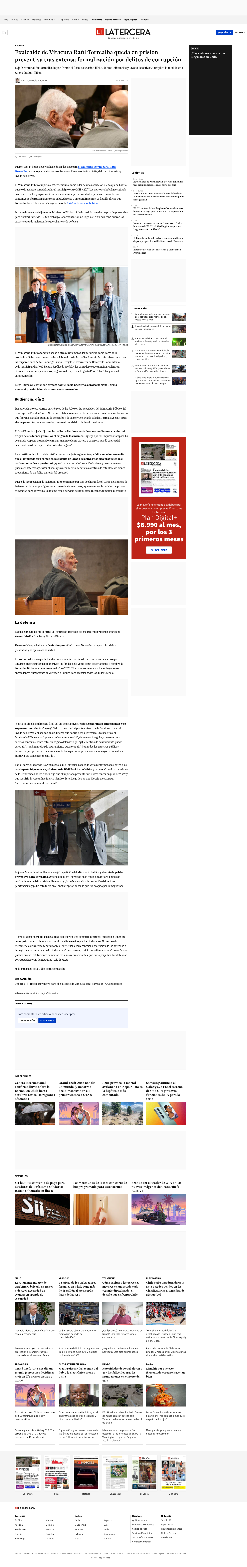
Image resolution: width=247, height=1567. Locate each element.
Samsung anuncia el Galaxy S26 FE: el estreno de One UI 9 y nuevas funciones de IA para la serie (164, 1091)
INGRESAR (240, 32)
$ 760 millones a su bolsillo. (82, 203)
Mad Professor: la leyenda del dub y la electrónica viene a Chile (78, 1372)
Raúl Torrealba (51, 993)
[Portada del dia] (159, 495)
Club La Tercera (113, 19)
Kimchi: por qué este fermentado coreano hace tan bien (165, 1372)
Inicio (5, 19)
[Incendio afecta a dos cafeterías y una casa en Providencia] (179, 329)
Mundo (75, 19)
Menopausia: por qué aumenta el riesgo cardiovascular (164, 1431)
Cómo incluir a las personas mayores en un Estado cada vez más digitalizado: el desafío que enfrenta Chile (120, 1288)
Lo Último (97, 19)
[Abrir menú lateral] (5, 32)
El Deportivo (63, 19)
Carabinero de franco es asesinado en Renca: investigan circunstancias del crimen (152, 341)
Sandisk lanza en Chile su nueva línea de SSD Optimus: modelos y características (35, 1416)
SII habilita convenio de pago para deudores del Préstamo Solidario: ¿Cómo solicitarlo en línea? (40, 1187)
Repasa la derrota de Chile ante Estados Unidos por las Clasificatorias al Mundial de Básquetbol (166, 1352)
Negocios (36, 19)
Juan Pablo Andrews (36, 80)
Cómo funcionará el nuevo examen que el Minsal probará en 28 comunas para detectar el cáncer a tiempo (153, 380)
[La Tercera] (28, 1489)
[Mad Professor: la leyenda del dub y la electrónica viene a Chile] (79, 1395)
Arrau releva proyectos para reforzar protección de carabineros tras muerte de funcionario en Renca (34, 1352)
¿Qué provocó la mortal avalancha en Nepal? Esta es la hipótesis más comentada (122, 1089)
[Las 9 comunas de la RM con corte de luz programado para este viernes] (100, 1209)
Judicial (39, 993)
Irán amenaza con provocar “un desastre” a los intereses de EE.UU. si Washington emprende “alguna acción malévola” (157, 226)
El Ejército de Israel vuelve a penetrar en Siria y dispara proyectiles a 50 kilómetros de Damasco (158, 239)
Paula (149, 1364)
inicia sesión (27, 1020)
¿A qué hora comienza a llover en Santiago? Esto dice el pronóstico (120, 1350)
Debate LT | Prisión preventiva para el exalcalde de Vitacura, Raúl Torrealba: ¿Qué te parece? (69, 984)
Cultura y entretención (72, 1364)
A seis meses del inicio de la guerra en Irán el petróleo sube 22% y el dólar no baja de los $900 (79, 1352)
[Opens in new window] (86, 1489)
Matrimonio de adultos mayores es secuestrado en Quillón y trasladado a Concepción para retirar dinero (152, 368)
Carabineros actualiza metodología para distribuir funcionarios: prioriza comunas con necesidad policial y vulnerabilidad (153, 355)
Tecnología (49, 19)
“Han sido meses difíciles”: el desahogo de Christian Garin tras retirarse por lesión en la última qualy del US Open (166, 1335)
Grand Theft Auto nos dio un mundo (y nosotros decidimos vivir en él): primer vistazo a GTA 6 (77, 1089)
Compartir (22, 156)
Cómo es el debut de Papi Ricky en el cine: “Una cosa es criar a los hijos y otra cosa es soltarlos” (78, 1416)
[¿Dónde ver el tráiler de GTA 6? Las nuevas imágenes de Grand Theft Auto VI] (159, 1209)
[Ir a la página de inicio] (123, 32)
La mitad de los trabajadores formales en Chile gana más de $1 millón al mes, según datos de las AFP (77, 1288)
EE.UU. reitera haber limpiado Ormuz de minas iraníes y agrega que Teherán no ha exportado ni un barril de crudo (158, 211)
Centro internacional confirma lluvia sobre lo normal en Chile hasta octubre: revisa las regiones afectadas (35, 1091)
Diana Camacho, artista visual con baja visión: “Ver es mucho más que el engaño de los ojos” (166, 1416)
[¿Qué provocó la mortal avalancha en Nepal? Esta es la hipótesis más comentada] (122, 1113)
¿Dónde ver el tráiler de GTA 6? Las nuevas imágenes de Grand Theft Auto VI (157, 1187)
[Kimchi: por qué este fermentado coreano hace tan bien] (166, 1395)
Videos (85, 19)
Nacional (25, 19)
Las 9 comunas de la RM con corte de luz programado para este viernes (100, 1185)
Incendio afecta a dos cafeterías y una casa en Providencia (157, 251)
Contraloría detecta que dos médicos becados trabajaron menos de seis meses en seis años (152, 317)
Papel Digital (130, 19)
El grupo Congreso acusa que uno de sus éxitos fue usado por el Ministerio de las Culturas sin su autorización (78, 1433)
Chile (18, 1278)
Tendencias (108, 1278)
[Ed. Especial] (115, 1489)
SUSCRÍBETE (159, 550)
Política (14, 19)
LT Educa (144, 19)
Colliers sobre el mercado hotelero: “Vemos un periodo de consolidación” (77, 1334)
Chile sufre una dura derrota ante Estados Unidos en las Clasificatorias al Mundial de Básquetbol (165, 1288)
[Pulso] (57, 1489)
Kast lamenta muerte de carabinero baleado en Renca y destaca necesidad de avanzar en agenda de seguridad (158, 196)
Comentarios (36, 156)
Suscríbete (48, 1020)
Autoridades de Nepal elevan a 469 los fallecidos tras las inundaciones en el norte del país (158, 183)
